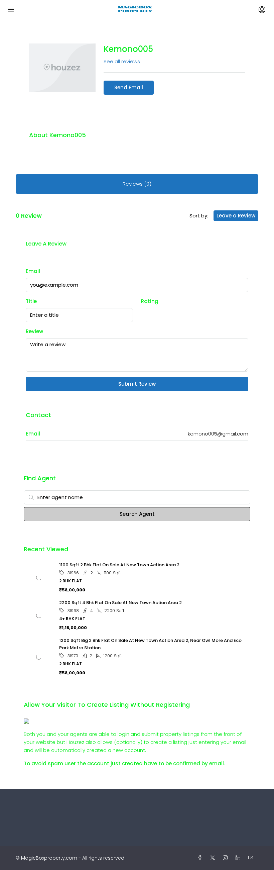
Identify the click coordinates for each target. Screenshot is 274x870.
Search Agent (137, 513)
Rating (149, 301)
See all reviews (122, 61)
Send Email (128, 87)
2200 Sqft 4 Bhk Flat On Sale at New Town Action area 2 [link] (120, 602)
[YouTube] (252, 858)
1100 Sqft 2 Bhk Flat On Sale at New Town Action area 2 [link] (119, 565)
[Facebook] (201, 858)
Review (34, 331)
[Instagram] (226, 858)
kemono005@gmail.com (218, 433)
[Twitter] (214, 858)
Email (33, 271)
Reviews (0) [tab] (137, 183)
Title (31, 301)
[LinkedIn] (239, 858)
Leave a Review (236, 215)
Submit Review (137, 383)
